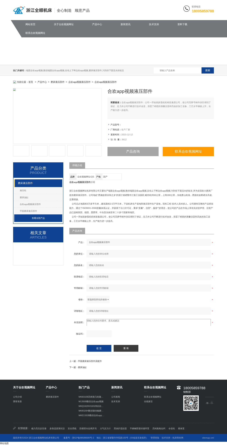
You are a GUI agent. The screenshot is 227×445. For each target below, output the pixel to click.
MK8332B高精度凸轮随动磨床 (92, 397)
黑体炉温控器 (120, 428)
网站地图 (4, 443)
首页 (31, 82)
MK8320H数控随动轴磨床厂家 (92, 410)
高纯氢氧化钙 (158, 428)
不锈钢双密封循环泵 (139, 428)
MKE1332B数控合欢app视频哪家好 (92, 415)
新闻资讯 (125, 24)
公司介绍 (17, 397)
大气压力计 (105, 428)
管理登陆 (155, 438)
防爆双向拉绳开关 (88, 428)
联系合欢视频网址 (35, 33)
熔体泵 (181, 428)
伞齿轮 (171, 428)
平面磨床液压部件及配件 (90, 361)
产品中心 (97, 24)
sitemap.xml (208, 438)
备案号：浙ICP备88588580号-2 (78, 438)
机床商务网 (177, 438)
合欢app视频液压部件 (79, 82)
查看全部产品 (38, 218)
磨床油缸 (24, 197)
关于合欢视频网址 (64, 24)
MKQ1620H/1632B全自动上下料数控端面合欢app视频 (92, 406)
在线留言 (148, 401)
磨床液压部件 (58, 82)
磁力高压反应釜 (38, 428)
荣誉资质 (17, 401)
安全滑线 (72, 428)
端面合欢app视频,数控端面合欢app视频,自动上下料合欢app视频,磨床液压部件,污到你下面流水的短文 (75, 70)
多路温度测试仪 (57, 428)
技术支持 (154, 24)
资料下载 (182, 24)
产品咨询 (133, 151)
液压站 (23, 190)
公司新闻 (115, 397)
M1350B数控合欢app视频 (91, 401)
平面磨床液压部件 (28, 211)
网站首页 (30, 24)
